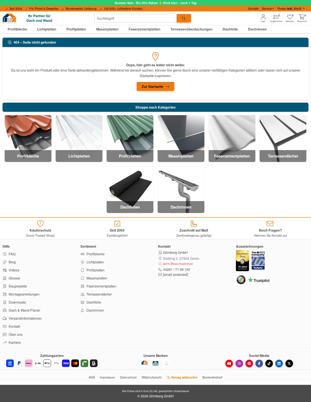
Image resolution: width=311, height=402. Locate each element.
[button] (302, 18)
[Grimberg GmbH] (166, 363)
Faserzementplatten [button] (144, 29)
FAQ (11, 253)
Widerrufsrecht (151, 377)
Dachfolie (93, 302)
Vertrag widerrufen (183, 377)
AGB (92, 377)
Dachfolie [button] (230, 29)
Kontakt (253, 8)
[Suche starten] (184, 18)
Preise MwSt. (290, 8)
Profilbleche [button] (17, 29)
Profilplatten (95, 270)
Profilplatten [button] (76, 29)
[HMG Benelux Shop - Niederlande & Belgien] (155, 363)
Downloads (17, 302)
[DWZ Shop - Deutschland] (144, 363)
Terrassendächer (99, 294)
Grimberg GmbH (175, 252)
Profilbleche (95, 253)
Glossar (14, 278)
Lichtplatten (95, 262)
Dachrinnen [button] (257, 29)
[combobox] (135, 18)
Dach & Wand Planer (24, 310)
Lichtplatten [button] (46, 29)
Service (267, 8)
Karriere (14, 342)
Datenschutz (128, 377)
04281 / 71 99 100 (176, 269)
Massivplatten (96, 278)
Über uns (15, 334)
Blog (12, 262)
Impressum (107, 377)
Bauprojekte (17, 286)
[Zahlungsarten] (52, 363)
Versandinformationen (25, 318)
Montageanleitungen (24, 294)
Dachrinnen (95, 310)
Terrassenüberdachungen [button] (191, 29)
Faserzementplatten (101, 286)
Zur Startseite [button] (153, 86)
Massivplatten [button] (107, 29)
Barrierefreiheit (212, 377)
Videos (13, 270)
